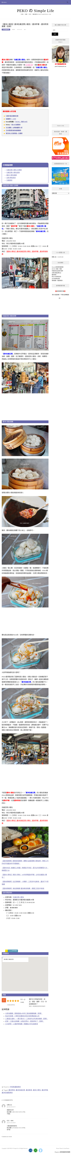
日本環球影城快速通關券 (13, 130)
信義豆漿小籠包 (18, 897)
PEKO (13, 29)
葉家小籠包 (29, 65)
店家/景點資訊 (11, 178)
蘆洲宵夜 (12, 1090)
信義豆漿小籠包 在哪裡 (14, 170)
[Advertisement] (25, 45)
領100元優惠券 (15, 124)
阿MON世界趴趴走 (56, 276)
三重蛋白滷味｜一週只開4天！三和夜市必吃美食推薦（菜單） (26, 1019)
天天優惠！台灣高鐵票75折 (14, 127)
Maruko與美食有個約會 (57, 267)
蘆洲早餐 (45, 1090)
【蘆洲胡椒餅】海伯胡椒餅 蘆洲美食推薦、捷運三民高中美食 (23, 888)
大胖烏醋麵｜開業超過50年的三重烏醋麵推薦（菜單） (24, 1013)
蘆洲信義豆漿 (20, 1090)
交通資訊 (9, 180)
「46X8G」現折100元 (21, 121)
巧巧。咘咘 (10, 1120)
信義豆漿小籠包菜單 (13, 172)
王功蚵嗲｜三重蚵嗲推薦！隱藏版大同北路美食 (21, 1024)
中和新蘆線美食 (6, 29)
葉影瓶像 (54, 280)
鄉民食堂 (54, 274)
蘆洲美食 (29, 1090)
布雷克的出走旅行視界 (57, 270)
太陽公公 (9, 1105)
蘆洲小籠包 (37, 1090)
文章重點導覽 (8, 165)
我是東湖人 (60, 280)
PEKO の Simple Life (35, 11)
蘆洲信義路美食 (7, 1093)
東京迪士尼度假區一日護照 (14, 133)
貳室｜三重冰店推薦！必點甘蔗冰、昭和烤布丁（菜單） (24, 1021)
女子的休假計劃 (56, 278)
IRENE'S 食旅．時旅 (57, 269)
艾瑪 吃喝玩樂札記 (56, 272)
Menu (5, 2)
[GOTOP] (40, 1150)
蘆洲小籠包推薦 (11, 175)
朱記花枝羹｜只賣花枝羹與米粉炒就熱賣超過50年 (22, 1016)
